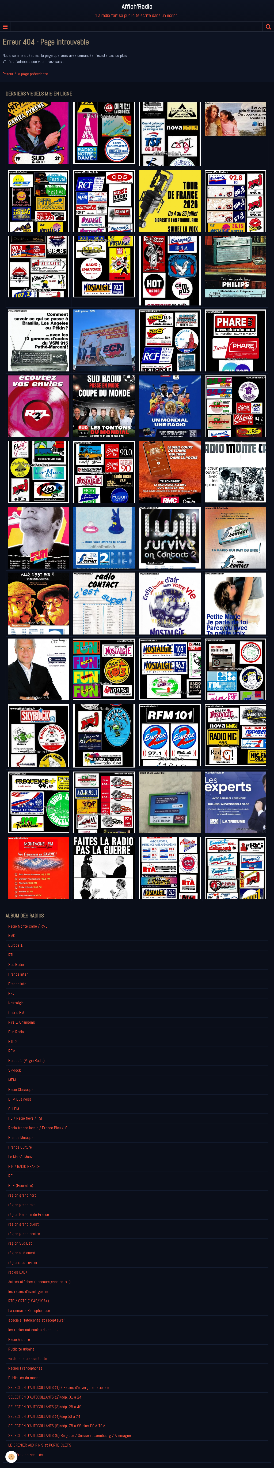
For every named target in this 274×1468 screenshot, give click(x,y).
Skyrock (14, 1070)
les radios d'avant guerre (28, 1291)
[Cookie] (11, 1457)
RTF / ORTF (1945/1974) (28, 1301)
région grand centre (24, 1234)
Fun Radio (16, 1032)
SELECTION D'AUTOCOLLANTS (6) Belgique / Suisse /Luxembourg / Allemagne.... (71, 1435)
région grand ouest (23, 1224)
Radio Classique (20, 1089)
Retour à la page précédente (25, 74)
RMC (11, 935)
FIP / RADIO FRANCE (24, 1166)
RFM (11, 1051)
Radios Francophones (25, 1368)
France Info (17, 984)
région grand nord (22, 1195)
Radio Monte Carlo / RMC (28, 926)
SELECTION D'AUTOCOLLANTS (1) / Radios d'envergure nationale (58, 1387)
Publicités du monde (24, 1378)
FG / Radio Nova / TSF (25, 1118)
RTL (11, 955)
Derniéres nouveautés (25, 1455)
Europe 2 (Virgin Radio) (26, 1060)
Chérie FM (16, 1012)
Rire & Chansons (21, 1022)
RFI (10, 1176)
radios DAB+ (18, 1272)
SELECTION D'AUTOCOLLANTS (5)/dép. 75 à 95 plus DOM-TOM (56, 1426)
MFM (12, 1080)
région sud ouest (22, 1253)
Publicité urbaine (21, 1349)
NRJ (11, 993)
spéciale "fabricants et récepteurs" (36, 1320)
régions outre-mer (22, 1262)
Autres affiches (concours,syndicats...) (39, 1282)
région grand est (21, 1205)
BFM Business (19, 1099)
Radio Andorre (19, 1339)
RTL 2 (12, 1041)
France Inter (18, 974)
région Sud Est (20, 1243)
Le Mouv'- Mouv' (20, 1157)
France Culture (20, 1147)
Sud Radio (16, 964)
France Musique (20, 1137)
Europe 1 (15, 945)
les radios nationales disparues (33, 1330)
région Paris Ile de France (28, 1214)
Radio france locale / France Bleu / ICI (38, 1128)
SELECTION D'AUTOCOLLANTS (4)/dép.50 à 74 (44, 1416)
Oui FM (13, 1109)
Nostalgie (16, 1003)
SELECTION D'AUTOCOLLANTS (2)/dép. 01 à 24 (44, 1397)
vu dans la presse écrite (27, 1358)
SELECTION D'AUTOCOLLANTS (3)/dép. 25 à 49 (44, 1407)
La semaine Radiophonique (29, 1310)
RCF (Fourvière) (20, 1185)
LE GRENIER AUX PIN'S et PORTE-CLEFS (39, 1445)
